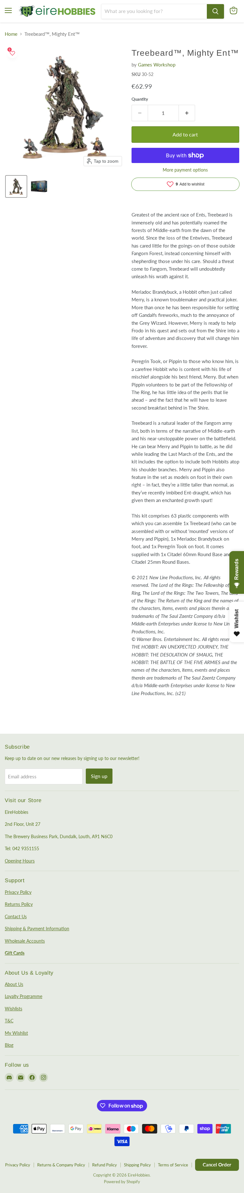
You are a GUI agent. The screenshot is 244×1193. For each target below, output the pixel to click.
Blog (9, 1045)
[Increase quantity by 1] (187, 113)
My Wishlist (16, 1033)
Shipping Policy (137, 1164)
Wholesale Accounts (25, 941)
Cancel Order (217, 1164)
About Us (14, 984)
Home (11, 34)
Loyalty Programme (23, 996)
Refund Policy (104, 1164)
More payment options (185, 170)
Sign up (99, 776)
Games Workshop (156, 64)
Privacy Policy (18, 892)
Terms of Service (173, 1164)
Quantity (140, 99)
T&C (9, 1020)
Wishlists (13, 1008)
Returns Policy (19, 904)
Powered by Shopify (122, 1181)
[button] (16, 186)
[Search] (215, 11)
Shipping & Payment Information (37, 928)
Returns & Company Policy (61, 1164)
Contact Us (16, 916)
